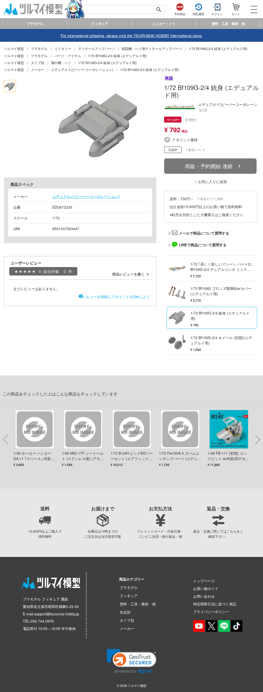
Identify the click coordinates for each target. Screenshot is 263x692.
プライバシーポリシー (211, 611)
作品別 (125, 612)
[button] (131, 661)
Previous (6, 439)
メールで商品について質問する (204, 233)
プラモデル (129, 587)
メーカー (127, 628)
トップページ (204, 580)
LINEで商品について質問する (203, 244)
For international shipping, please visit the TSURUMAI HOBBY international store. (132, 35)
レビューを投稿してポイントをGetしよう (116, 296)
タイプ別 (127, 620)
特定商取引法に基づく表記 (214, 603)
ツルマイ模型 (137, 685)
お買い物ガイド (205, 588)
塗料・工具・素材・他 (138, 603)
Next (256, 439)
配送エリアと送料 (212, 199)
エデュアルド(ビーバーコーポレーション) (86, 196)
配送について (197, 150)
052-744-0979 (42, 621)
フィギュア (129, 595)
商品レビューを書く (128, 274)
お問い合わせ (204, 596)
